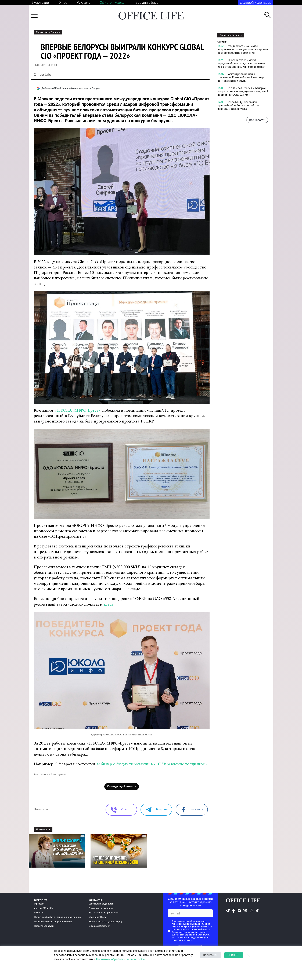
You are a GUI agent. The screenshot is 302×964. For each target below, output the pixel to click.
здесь (108, 604)
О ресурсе (39, 903)
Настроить (210, 955)
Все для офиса (147, 3)
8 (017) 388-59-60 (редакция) (103, 912)
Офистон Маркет (113, 3)
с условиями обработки (198, 929)
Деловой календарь (255, 3)
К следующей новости (121, 786)
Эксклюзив (40, 3)
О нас (63, 3)
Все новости (257, 120)
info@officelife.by (97, 917)
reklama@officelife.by (99, 926)
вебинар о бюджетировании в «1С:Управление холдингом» (151, 764)
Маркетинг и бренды (48, 32)
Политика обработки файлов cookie (53, 921)
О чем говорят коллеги (101, 908)
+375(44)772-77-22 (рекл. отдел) (105, 921)
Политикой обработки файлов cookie (120, 959)
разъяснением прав (196, 932)
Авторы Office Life (43, 908)
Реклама (83, 3)
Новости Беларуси (44, 926)
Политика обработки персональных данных (57, 917)
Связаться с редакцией (101, 903)
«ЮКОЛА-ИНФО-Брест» (78, 410)
